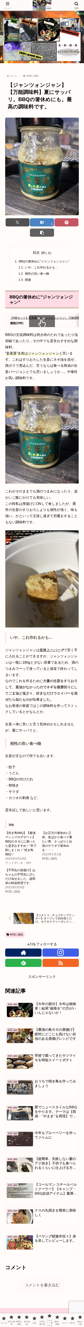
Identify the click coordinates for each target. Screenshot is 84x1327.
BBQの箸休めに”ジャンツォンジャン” (44, 261)
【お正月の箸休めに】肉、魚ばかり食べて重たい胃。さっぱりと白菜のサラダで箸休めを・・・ (57, 841)
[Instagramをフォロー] (60, 952)
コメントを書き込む (42, 1285)
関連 (28, 279)
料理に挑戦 (16, 934)
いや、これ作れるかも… (41, 267)
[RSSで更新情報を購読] (60, 963)
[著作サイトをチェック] (23, 952)
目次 (36, 252)
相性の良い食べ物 (37, 273)
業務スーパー (50, 650)
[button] (42, 233)
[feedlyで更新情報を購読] (23, 963)
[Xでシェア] (18, 222)
